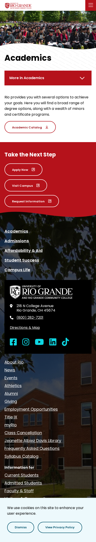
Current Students (21, 475)
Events (10, 378)
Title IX (10, 417)
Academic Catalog (27, 127)
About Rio (14, 362)
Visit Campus (22, 186)
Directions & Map (25, 327)
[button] (20, 527)
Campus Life (17, 270)
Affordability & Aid (23, 250)
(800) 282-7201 (30, 317)
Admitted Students (23, 483)
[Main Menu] (90, 5)
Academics (16, 231)
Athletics (13, 385)
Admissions (16, 241)
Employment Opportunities (31, 409)
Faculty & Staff (19, 491)
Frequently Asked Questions (32, 448)
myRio (10, 425)
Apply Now (20, 170)
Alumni (11, 393)
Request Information (28, 201)
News (9, 370)
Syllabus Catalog (21, 456)
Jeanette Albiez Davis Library (32, 440)
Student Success (21, 260)
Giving (10, 401)
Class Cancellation (23, 433)
